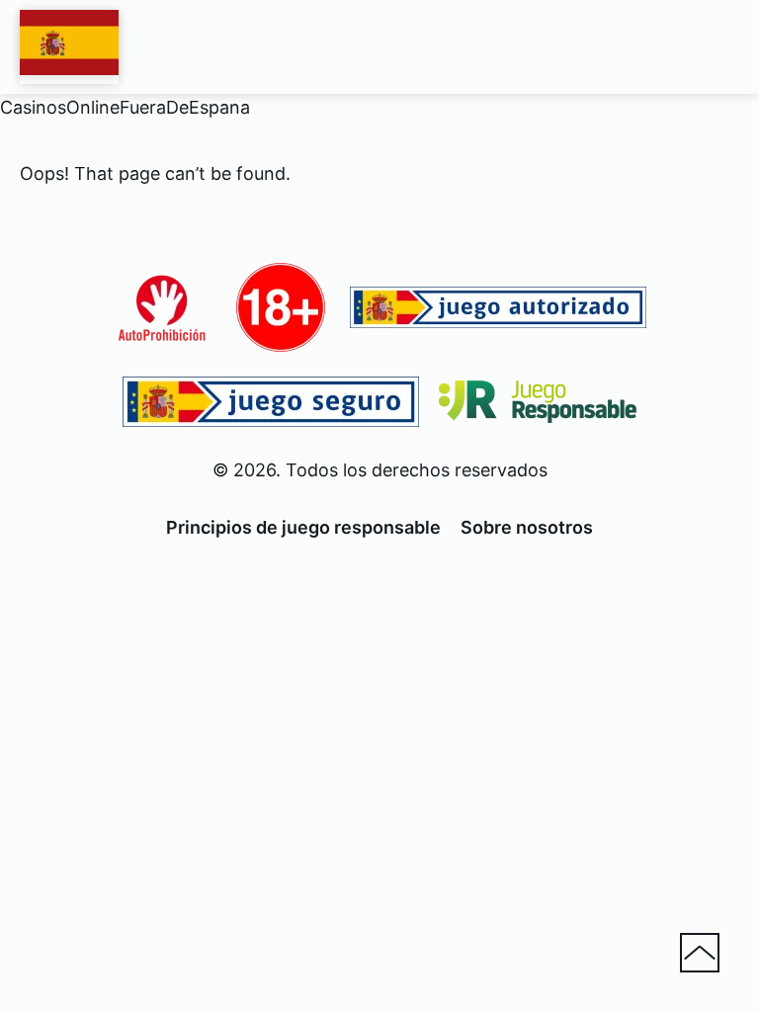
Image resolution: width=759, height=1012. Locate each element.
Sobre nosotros (527, 527)
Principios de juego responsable (303, 527)
